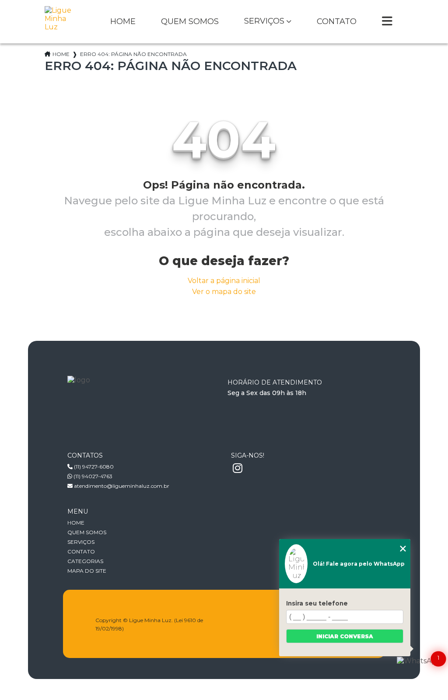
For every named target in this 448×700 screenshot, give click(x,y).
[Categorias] (387, 22)
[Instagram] (237, 468)
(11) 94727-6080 (93, 466)
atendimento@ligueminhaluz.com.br (121, 486)
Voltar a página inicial (224, 280)
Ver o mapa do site (224, 291)
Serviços (264, 21)
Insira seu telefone (317, 603)
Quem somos (190, 22)
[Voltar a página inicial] (60, 21)
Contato (337, 22)
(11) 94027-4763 (92, 476)
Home (123, 22)
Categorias (85, 561)
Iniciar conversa (344, 636)
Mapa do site (86, 570)
